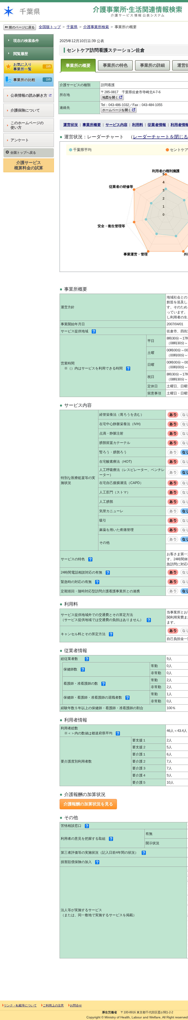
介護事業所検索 (96, 27)
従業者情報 (157, 125)
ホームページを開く (117, 110)
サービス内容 (116, 125)
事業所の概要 (78, 65)
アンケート (20, 140)
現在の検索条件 (26, 41)
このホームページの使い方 (27, 125)
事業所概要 (92, 125)
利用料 (137, 125)
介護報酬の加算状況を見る (88, 804)
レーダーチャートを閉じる (160, 136)
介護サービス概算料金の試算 (28, 165)
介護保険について (25, 110)
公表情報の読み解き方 (29, 95)
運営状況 (70, 125)
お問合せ (76, 1005)
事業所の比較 (32, 80)
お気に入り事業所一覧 (32, 67)
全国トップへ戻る (23, 152)
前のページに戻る (21, 27)
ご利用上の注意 (53, 1005)
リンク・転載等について (20, 1005)
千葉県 (71, 27)
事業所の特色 (115, 65)
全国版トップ (50, 27)
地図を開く (110, 97)
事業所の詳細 (152, 65)
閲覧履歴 (20, 54)
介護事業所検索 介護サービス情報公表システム (137, 11)
